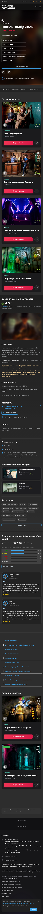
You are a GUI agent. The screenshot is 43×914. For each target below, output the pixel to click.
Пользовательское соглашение (11, 884)
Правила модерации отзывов (11, 881)
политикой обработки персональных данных (18, 903)
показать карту (9, 408)
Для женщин (6, 515)
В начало (20, 826)
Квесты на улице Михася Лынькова (17, 667)
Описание (6, 90)
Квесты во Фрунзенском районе (16, 684)
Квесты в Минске (11, 641)
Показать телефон (10, 412)
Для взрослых (34, 508)
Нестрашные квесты (9, 519)
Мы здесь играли (22, 66)
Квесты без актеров (20, 515)
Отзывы (24, 90)
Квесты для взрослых (12, 662)
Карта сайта (5, 896)
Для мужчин (30, 512)
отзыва (4, 306)
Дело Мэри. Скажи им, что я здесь (21, 775)
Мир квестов (21, 820)
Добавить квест (6, 893)
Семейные (6, 512)
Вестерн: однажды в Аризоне (18, 182)
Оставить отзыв (21, 525)
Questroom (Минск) (12, 35)
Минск (25, 1)
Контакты (15, 90)
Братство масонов (13, 134)
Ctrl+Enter (12, 878)
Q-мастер (5, 561)
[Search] (36, 6)
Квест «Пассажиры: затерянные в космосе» (20, 680)
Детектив (22, 504)
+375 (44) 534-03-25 (35, 1)
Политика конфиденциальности (12, 887)
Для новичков (33, 504)
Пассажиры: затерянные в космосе (21, 230)
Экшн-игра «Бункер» (12, 675)
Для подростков (21, 508)
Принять (33, 909)
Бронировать (19, 143)
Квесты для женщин (12, 654)
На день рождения (17, 512)
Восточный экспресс (26, 469)
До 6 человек (22, 519)
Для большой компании (9, 504)
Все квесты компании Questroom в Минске (19, 645)
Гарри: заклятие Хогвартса (17, 727)
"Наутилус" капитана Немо (17, 278)
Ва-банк (21, 483)
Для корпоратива (8, 508)
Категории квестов (7, 890)
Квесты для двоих (11, 658)
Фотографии (34, 90)
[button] (39, 315)
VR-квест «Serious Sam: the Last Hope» (18, 671)
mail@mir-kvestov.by (11, 860)
